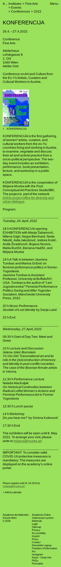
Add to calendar (13, 492)
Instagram (37, 554)
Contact (36, 542)
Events (16, 7)
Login (35, 523)
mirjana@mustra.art (27, 441)
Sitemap (36, 527)
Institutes (15, 3)
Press (35, 539)
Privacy (36, 530)
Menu (54, 3)
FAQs (35, 560)
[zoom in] (3, 128)
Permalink (37, 563)
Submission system (43, 517)
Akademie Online (41, 514)
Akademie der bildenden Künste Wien (16, 516)
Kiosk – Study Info (41, 557)
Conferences (20, 11)
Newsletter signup (42, 545)
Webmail (37, 520)
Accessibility (39, 533)
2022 (37, 11)
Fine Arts (31, 3)
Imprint (35, 536)
